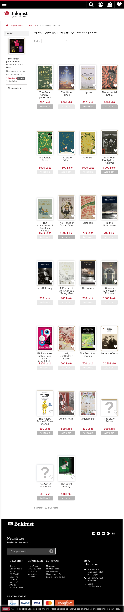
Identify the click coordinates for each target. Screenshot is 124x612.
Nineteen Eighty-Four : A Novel (109, 160)
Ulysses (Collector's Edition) (109, 291)
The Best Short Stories (88, 354)
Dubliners (88, 223)
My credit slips (52, 569)
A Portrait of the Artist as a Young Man (66, 291)
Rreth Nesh (33, 566)
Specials (9, 34)
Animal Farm (66, 418)
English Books (16, 569)
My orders (50, 566)
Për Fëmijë (14, 574)
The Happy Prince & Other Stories (45, 421)
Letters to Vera (109, 353)
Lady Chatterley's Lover (66, 356)
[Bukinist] (16, 14)
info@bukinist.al (95, 586)
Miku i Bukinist (34, 569)
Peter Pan (88, 157)
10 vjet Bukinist (16, 588)
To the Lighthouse (109, 224)
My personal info (53, 574)
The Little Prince (66, 93)
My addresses (52, 572)
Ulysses (88, 92)
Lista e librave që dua (55, 577)
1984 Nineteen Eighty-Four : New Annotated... (45, 357)
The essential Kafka (109, 93)
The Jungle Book (45, 159)
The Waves (88, 288)
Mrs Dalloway (44, 288)
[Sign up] (51, 551)
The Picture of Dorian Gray (66, 224)
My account (53, 561)
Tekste (12, 572)
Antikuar (13, 585)
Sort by (37, 41)
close (5, 608)
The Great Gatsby (66, 485)
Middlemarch (88, 418)
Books (12, 566)
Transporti (32, 572)
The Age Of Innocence (45, 485)
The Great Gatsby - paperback (45, 95)
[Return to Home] (7, 26)
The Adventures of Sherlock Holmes (45, 227)
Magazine (14, 577)
